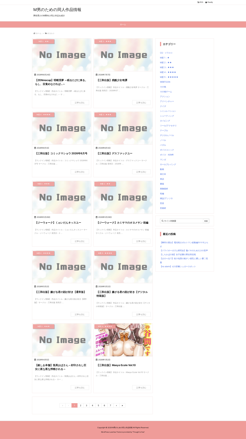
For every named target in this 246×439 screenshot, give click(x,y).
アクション (165, 96)
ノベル (163, 140)
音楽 (162, 203)
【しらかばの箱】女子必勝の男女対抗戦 (178, 254)
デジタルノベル (167, 135)
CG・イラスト (166, 53)
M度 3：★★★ (167, 67)
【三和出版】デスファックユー (114, 153)
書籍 (162, 184)
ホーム (38, 33)
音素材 (163, 208)
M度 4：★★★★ (168, 72)
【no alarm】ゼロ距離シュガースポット (178, 266)
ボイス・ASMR (167, 154)
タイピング (165, 120)
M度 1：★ (164, 57)
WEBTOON (165, 82)
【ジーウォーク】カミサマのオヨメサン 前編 (122, 222)
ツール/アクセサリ (168, 125)
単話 (162, 179)
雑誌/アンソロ (166, 198)
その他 (163, 86)
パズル (163, 145)
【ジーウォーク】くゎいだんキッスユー (58, 222)
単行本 (163, 174)
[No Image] (61, 55)
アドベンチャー (167, 101)
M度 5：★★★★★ (169, 77)
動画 (162, 169)
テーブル (164, 130)
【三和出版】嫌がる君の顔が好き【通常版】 (60, 291)
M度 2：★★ (166, 62)
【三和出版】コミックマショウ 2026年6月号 (61, 153)
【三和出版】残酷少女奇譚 (112, 80)
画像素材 (164, 188)
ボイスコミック (167, 150)
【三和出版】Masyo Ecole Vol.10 (116, 365)
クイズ (163, 106)
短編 (162, 193)
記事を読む (80, 102)
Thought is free (138, 432)
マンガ (163, 159)
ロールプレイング (168, 164)
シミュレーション (168, 111)
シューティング (167, 116)
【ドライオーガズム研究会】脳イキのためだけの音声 (184, 250)
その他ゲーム (166, 91)
